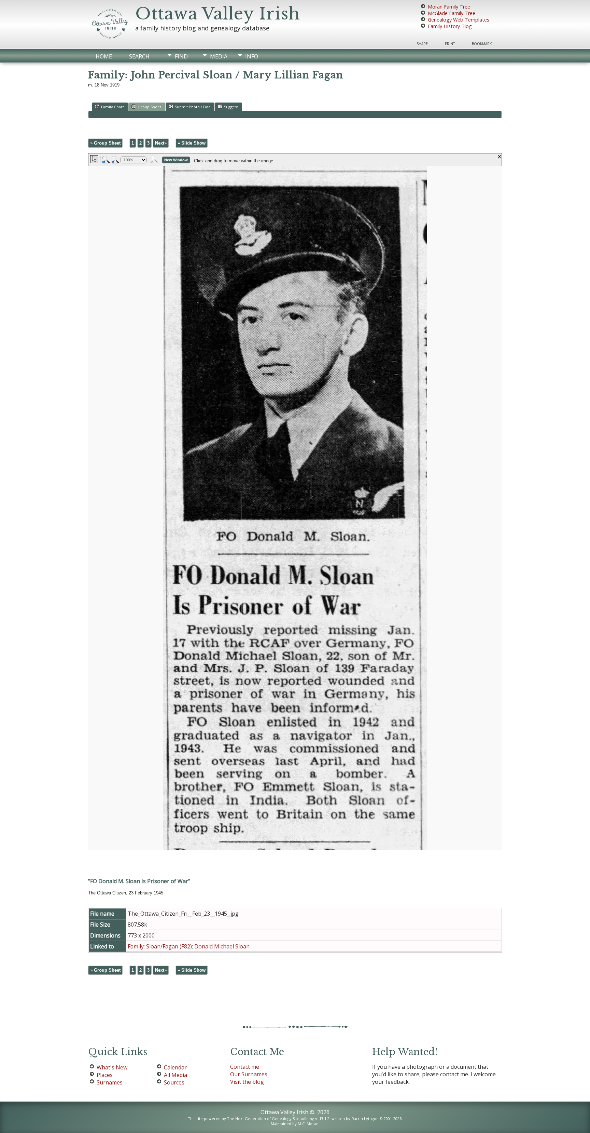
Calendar (175, 1067)
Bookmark (482, 43)
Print (450, 43)
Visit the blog (247, 1081)
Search (139, 56)
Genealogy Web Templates (458, 19)
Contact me (244, 1066)
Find (181, 56)
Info (251, 56)
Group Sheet (149, 106)
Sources (174, 1082)
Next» (161, 143)
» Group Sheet (105, 143)
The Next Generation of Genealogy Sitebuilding (270, 1118)
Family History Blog (450, 26)
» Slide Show (192, 143)
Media (218, 56)
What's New (112, 1067)
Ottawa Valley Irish (217, 13)
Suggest (231, 106)
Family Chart (112, 106)
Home (104, 56)
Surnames (110, 1082)
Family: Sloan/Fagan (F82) (160, 946)
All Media (175, 1075)
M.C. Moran (308, 1123)
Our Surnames (248, 1074)
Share (422, 43)
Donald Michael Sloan (222, 946)
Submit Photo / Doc (192, 106)
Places (105, 1075)
